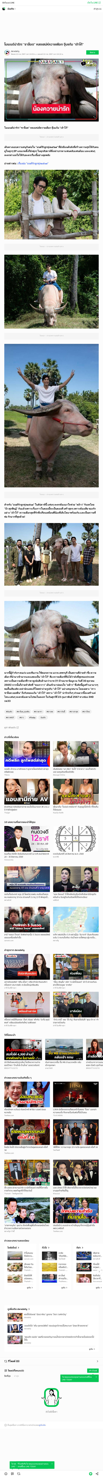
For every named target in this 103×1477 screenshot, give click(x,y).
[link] (12, 1473)
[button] (6, 1473)
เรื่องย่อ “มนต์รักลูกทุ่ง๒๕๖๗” (33, 163)
